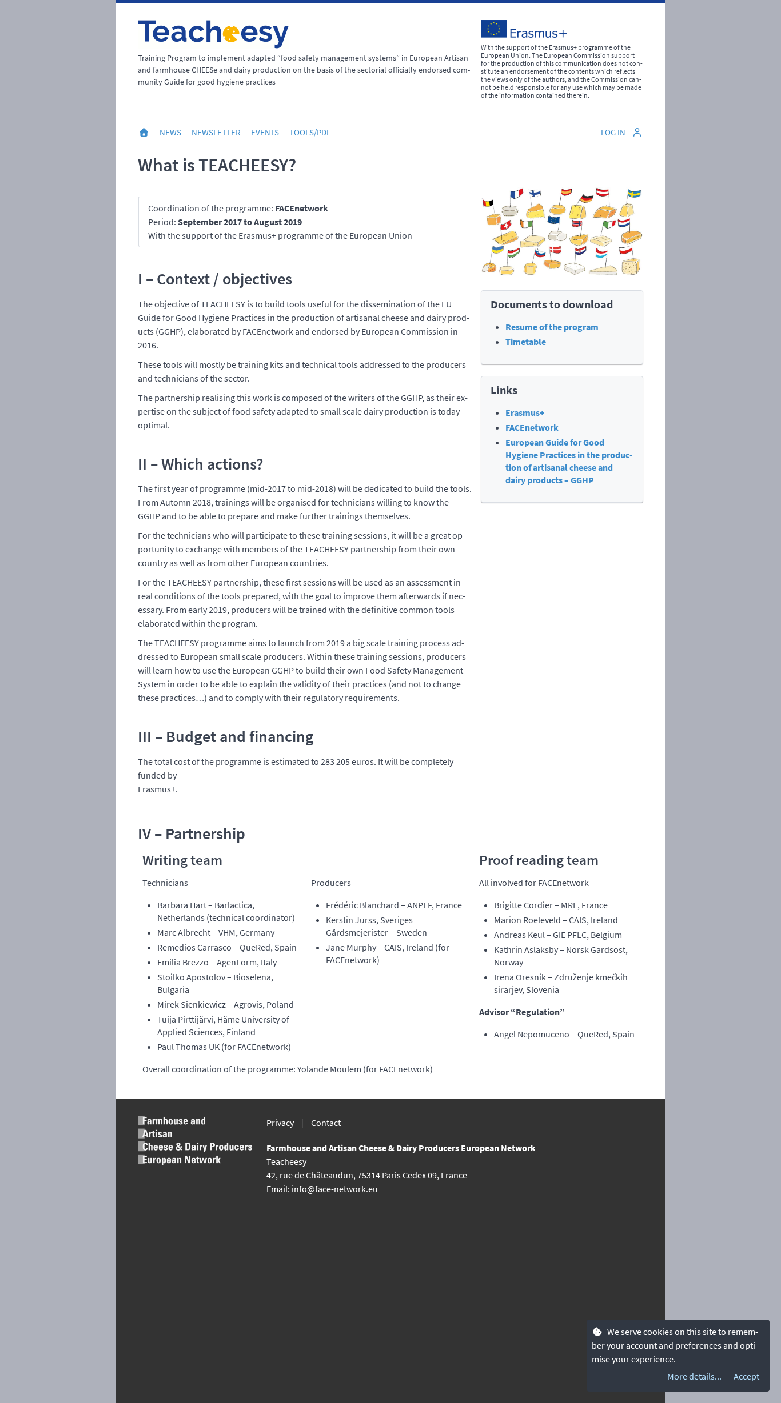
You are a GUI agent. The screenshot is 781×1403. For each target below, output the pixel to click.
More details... (694, 1376)
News (170, 132)
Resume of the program (552, 326)
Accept (746, 1376)
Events (265, 132)
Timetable (525, 341)
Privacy (280, 1122)
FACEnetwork (532, 427)
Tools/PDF (309, 132)
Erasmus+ (524, 412)
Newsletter (216, 132)
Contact (326, 1122)
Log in (614, 132)
